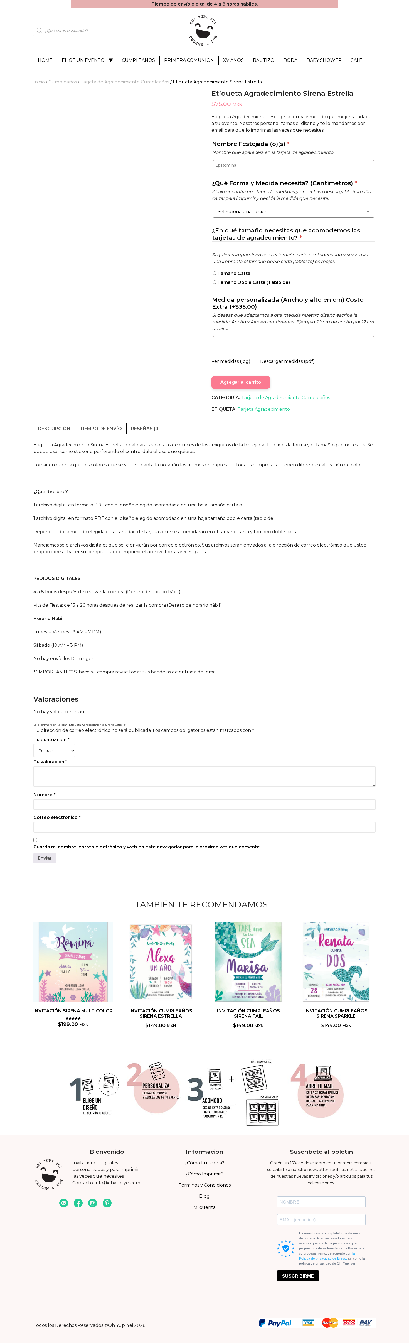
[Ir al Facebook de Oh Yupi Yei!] (78, 1203)
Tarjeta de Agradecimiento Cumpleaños (124, 82)
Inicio (39, 82)
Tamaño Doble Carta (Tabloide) (253, 282)
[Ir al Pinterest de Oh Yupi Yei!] (107, 1203)
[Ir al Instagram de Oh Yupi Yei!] (92, 1203)
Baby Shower (324, 60)
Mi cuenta (204, 1207)
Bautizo (263, 60)
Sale (356, 60)
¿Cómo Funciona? (204, 1162)
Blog (204, 1196)
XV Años (233, 60)
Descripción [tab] (54, 428)
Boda (290, 60)
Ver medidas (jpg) (230, 361)
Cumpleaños (138, 60)
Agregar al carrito (240, 382)
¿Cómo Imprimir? (204, 1174)
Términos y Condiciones (205, 1185)
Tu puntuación (51, 739)
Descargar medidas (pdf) (287, 361)
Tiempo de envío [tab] (101, 428)
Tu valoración (50, 761)
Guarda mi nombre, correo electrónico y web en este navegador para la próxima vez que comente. (147, 847)
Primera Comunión (189, 60)
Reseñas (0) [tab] (145, 428)
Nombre (44, 794)
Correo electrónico (57, 817)
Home (45, 60)
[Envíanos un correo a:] (63, 1203)
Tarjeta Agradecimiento (264, 409)
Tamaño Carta (233, 273)
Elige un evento (83, 60)
